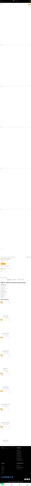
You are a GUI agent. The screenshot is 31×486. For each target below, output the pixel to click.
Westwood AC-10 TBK (5, 440)
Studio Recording (19, 458)
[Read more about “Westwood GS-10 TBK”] (9, 375)
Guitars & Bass (18, 450)
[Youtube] (29, 479)
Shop (2, 473)
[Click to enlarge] (2, 249)
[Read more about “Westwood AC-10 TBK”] (9, 428)
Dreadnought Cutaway (5, 370)
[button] (9, 321)
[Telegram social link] (6, 277)
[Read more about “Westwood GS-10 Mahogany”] (9, 410)
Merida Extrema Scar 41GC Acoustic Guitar (5, 404)
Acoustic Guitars (6, 268)
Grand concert (10, 268)
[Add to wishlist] (9, 302)
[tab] (9, 280)
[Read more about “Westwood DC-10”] (9, 356)
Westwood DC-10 (5, 368)
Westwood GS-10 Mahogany (5, 422)
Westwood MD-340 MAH (5, 333)
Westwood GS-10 (5, 315)
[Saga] (4, 274)
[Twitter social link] (3, 277)
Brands (2, 470)
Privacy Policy (18, 465)
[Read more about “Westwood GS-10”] (9, 303)
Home (2, 465)
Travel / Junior (7, 316)
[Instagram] (27, 479)
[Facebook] (25, 479)
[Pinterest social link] (4, 277)
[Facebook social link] (2, 277)
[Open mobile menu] (1, 1)
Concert (8, 441)
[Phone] (2, 484)
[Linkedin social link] (5, 277)
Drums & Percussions (19, 456)
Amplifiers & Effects (19, 453)
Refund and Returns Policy (20, 467)
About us (3, 467)
